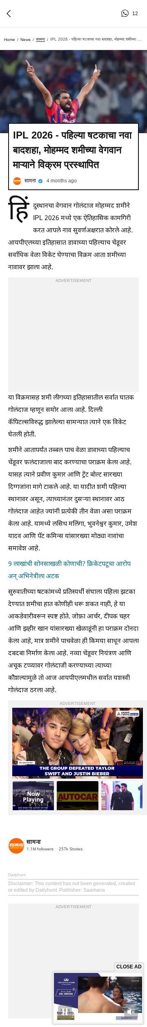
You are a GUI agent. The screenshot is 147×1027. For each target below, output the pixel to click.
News (25, 39)
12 (126, 13)
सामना (40, 39)
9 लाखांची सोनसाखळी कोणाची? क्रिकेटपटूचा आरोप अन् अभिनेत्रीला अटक (69, 570)
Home (9, 39)
